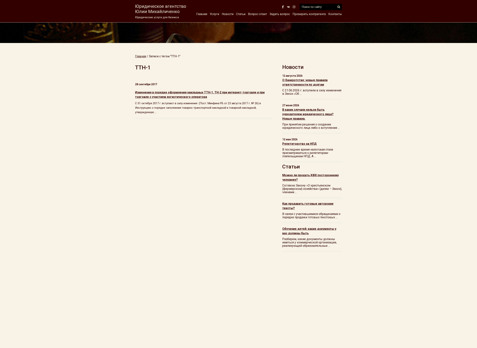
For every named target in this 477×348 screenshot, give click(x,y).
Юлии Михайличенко (160, 9)
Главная (201, 14)
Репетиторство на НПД (299, 144)
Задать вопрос (280, 14)
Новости (227, 14)
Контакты (335, 14)
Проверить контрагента (309, 14)
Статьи (240, 14)
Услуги (214, 14)
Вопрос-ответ (257, 14)
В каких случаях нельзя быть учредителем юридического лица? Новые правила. (308, 114)
